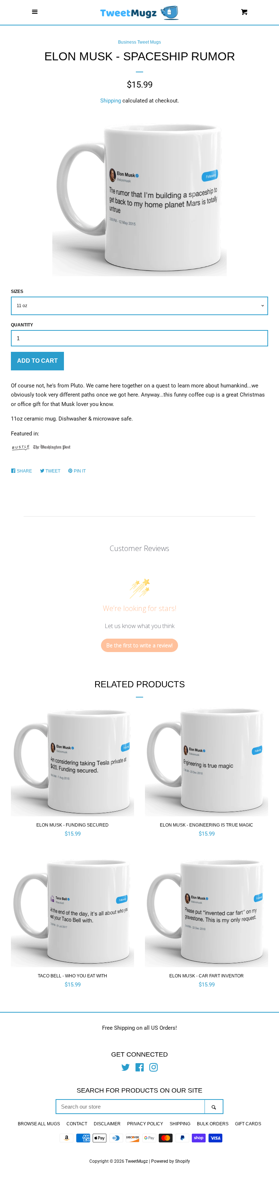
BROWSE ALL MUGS (39, 1123)
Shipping (110, 100)
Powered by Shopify (170, 1161)
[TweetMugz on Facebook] (139, 1069)
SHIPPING (180, 1123)
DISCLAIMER (107, 1123)
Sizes (17, 291)
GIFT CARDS (248, 1123)
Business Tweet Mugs (139, 42)
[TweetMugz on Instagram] (153, 1069)
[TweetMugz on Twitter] (125, 1069)
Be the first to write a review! (139, 645)
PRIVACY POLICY (145, 1123)
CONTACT (76, 1123)
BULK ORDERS (213, 1123)
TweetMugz (136, 1161)
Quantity (22, 324)
